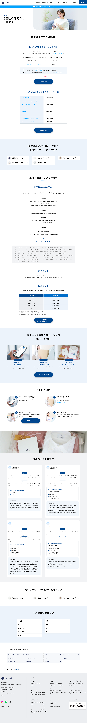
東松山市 (42, 253)
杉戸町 (32, 261)
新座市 (48, 255)
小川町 (23, 259)
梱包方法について (61, 402)
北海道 (20, 621)
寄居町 (23, 261)
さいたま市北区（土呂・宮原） (37, 247)
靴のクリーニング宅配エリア (75, 690)
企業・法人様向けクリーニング (38, 694)
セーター (24, 111)
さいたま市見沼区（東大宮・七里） (21, 249)
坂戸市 (23, 257)
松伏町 (36, 261)
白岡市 (52, 257)
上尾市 (68, 253)
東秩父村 (66, 259)
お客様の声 (65, 658)
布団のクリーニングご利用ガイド (38, 707)
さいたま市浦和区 (68, 249)
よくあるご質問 (11, 661)
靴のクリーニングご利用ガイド (38, 709)
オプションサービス (30, 658)
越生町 (71, 257)
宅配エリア (47, 654)
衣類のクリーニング (17, 158)
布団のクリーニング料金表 (56, 688)
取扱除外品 (28, 661)
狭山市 (51, 253)
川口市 (69, 251)
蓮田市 (19, 257)
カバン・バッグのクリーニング (38, 692)
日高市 (37, 257)
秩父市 (19, 253)
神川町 (15, 261)
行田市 (15, 253)
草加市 (15, 255)
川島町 (28, 259)
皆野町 (51, 259)
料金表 (56, 72)
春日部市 (47, 253)
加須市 (32, 253)
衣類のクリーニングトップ (14, 654)
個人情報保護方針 (4, 682)
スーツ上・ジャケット (27, 97)
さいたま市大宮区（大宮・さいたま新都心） (55, 247)
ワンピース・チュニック (27, 115)
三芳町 (61, 257)
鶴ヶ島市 (33, 257)
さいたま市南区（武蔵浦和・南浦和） (22, 251)
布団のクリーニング (43, 158)
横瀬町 (47, 259)
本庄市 (36, 253)
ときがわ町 (42, 259)
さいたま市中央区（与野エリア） (38, 249)
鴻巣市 (60, 253)
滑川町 (15, 259)
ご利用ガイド (11, 658)
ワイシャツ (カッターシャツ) (28, 121)
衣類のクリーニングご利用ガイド (38, 702)
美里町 (71, 259)
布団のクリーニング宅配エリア (76, 688)
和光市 (44, 255)
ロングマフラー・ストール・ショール (30, 118)
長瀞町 (56, 259)
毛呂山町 (66, 257)
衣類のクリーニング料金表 (56, 683)
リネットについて (54, 700)
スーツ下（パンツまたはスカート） (29, 101)
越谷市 (19, 255)
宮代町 (28, 261)
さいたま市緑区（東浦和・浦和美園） (40, 251)
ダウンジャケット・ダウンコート (29, 104)
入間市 (31, 255)
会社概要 (3, 695)
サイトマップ (4, 697)
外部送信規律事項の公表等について (8, 687)
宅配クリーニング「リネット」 (56, 53)
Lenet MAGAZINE (55, 706)
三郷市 (15, 257)
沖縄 (47, 632)
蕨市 (23, 255)
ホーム (8, 669)
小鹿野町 (61, 259)
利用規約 (47, 661)
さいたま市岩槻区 (54, 251)
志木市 (40, 255)
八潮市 (66, 255)
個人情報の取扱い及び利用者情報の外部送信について (11, 685)
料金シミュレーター (49, 658)
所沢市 (23, 253)
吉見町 (32, 259)
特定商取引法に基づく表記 (6, 689)
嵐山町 (19, 259)
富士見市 (71, 255)
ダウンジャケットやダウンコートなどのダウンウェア (47, 63)
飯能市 (28, 253)
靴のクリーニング (43, 163)
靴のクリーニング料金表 (55, 690)
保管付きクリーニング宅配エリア (76, 686)
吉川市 (42, 257)
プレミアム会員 (38, 70)
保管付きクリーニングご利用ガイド (39, 705)
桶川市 (53, 255)
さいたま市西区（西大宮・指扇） (21, 247)
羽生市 (56, 253)
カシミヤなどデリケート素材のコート (36, 64)
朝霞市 (35, 255)
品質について (66, 654)
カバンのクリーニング (69, 158)
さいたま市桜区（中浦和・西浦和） (55, 249)
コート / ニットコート (26, 108)
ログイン (83, 2)
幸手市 (28, 257)
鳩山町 (36, 259)
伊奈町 (57, 257)
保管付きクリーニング (18, 163)
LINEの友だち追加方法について (7, 693)
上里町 (19, 261)
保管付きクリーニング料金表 (56, 686)
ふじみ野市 (47, 257)
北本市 (61, 255)
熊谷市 (65, 251)
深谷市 (64, 253)
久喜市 (57, 255)
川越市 (60, 251)
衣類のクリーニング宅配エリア (76, 683)
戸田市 (27, 255)
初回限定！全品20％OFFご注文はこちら (43, 7)
